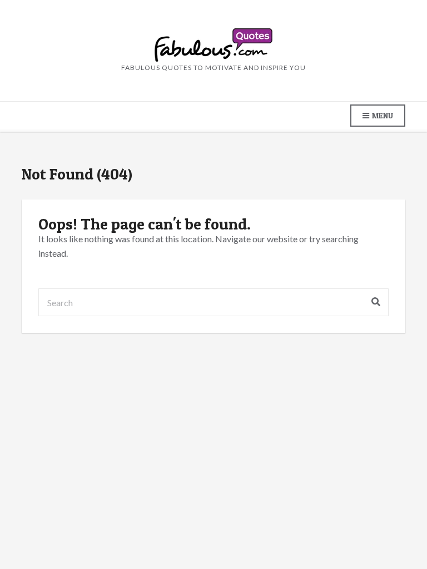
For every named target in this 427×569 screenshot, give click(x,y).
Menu (381, 115)
